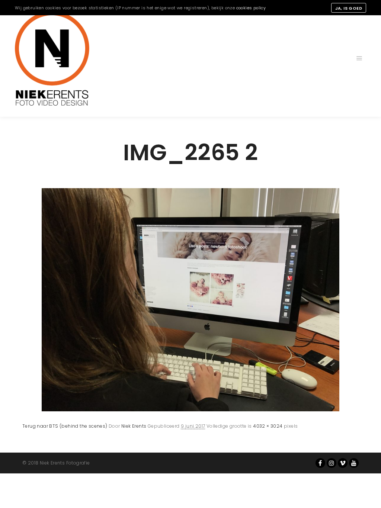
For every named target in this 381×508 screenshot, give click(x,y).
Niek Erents (133, 426)
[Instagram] (331, 463)
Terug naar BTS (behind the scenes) (65, 426)
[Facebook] (320, 463)
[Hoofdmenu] (359, 58)
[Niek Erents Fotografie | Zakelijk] (52, 58)
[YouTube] (354, 463)
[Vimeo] (343, 463)
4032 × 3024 (267, 426)
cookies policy (251, 8)
